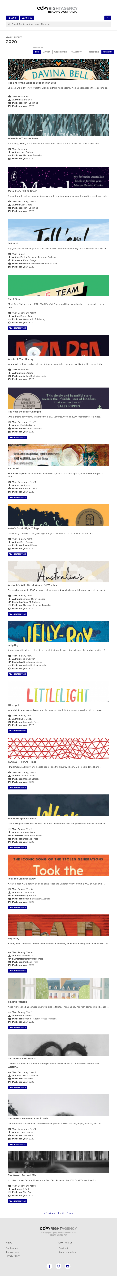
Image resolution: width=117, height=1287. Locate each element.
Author (46, 52)
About (10, 1242)
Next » (70, 1213)
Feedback (63, 1248)
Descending (94, 52)
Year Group (76, 52)
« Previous (49, 1213)
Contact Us (65, 1242)
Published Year (60, 52)
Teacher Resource (17, 328)
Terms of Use (12, 1252)
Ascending (107, 52)
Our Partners (12, 1248)
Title (37, 52)
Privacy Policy (13, 1255)
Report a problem (67, 1252)
